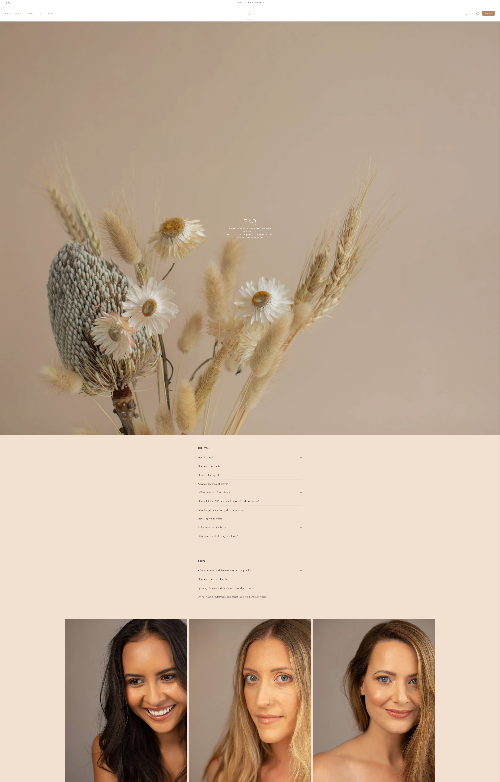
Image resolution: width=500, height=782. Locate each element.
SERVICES (31, 13)
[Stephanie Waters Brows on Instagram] (9, 3)
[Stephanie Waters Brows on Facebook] (6, 3)
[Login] (471, 13)
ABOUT (8, 13)
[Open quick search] (465, 13)
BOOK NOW (488, 13)
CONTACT (50, 13)
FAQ (40, 13)
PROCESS (19, 13)
